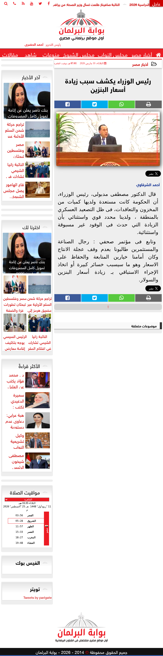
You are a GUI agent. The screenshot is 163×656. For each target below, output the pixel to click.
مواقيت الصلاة (25, 491)
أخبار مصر (140, 63)
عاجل (156, 3)
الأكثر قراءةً (29, 365)
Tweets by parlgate (37, 597)
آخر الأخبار (31, 76)
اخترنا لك (31, 226)
